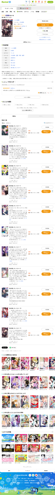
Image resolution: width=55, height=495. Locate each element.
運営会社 (42, 482)
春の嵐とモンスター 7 (15, 247)
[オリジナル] (20, 11)
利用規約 (26, 480)
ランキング (27, 470)
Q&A (19, 478)
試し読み (47, 127)
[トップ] (5, 2)
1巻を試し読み (45, 21)
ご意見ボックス (38, 478)
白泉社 (12, 50)
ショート (25, 8)
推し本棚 (46, 31)
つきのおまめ (4, 427)
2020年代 (13, 58)
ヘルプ (15, 478)
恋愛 (17, 55)
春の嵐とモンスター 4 (15, 186)
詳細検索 (46, 470)
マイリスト (45, 34)
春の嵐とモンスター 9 (15, 288)
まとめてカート (48, 123)
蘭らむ (41, 427)
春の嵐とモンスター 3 (15, 166)
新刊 (9, 470)
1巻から (3, 123)
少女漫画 (22, 22)
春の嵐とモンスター (15, 67)
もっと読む (23, 158)
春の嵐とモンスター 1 (15, 126)
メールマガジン (45, 478)
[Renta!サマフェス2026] (9, 2)
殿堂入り (13, 60)
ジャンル (43, 11)
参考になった (43, 92)
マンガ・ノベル (9, 8)
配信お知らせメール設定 (45, 39)
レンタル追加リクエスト (45, 37)
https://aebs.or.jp (12, 492)
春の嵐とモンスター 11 (15, 328)
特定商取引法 (13, 482)
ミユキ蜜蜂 (16, 20)
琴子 (12, 427)
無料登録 (51, 2)
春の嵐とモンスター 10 (15, 308)
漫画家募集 (26, 482)
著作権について (20, 482)
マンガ (12, 53)
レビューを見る (27, 97)
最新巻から (8, 123)
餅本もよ (32, 427)
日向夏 (22, 427)
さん (13, 88)
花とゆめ (13, 62)
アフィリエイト (20, 480)
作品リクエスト (31, 478)
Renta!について (10, 478)
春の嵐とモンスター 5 (15, 205)
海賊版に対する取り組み (34, 482)
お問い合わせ (23, 478)
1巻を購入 (45, 25)
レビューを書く (19, 28)
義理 (23, 55)
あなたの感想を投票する (27, 110)
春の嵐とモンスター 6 (15, 227)
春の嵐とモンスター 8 (15, 268)
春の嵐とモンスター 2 (15, 146)
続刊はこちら (27, 42)
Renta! (3, 350)
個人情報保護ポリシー (33, 480)
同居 (20, 55)
